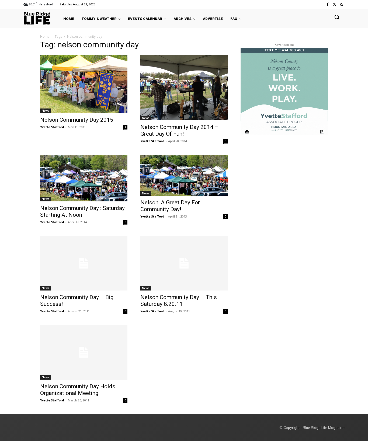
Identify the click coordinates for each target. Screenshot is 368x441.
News (45, 111)
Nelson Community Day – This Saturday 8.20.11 (178, 300)
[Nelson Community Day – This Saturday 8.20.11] (184, 263)
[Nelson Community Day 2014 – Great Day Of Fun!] (184, 87)
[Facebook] (327, 4)
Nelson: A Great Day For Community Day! (170, 205)
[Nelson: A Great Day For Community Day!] (184, 175)
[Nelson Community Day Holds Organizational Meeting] (83, 352)
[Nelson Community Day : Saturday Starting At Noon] (83, 178)
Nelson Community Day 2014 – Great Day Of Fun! (179, 130)
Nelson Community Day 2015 (76, 120)
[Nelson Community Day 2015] (83, 84)
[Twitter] (334, 4)
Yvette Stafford (52, 127)
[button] (337, 17)
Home (45, 36)
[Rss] (341, 4)
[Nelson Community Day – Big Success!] (83, 263)
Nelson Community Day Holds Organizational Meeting (77, 389)
